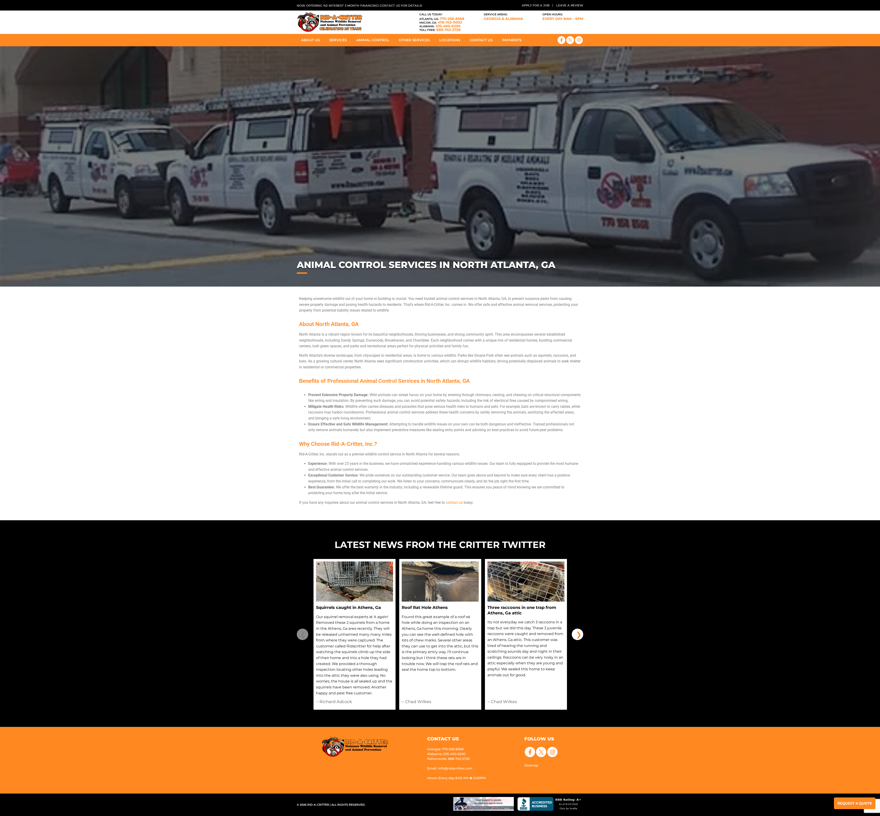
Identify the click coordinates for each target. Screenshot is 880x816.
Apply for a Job (536, 5)
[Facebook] (561, 40)
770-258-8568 (441, 18)
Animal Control (372, 40)
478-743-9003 (440, 22)
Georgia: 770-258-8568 (445, 749)
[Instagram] (579, 40)
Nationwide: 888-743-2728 (448, 759)
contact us (454, 502)
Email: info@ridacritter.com (449, 768)
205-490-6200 (439, 26)
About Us (310, 40)
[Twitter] (570, 40)
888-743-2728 (440, 29)
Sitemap (531, 765)
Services (338, 40)
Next (577, 634)
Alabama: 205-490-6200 (446, 754)
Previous (302, 634)
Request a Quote (854, 803)
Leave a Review (569, 5)
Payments (511, 40)
